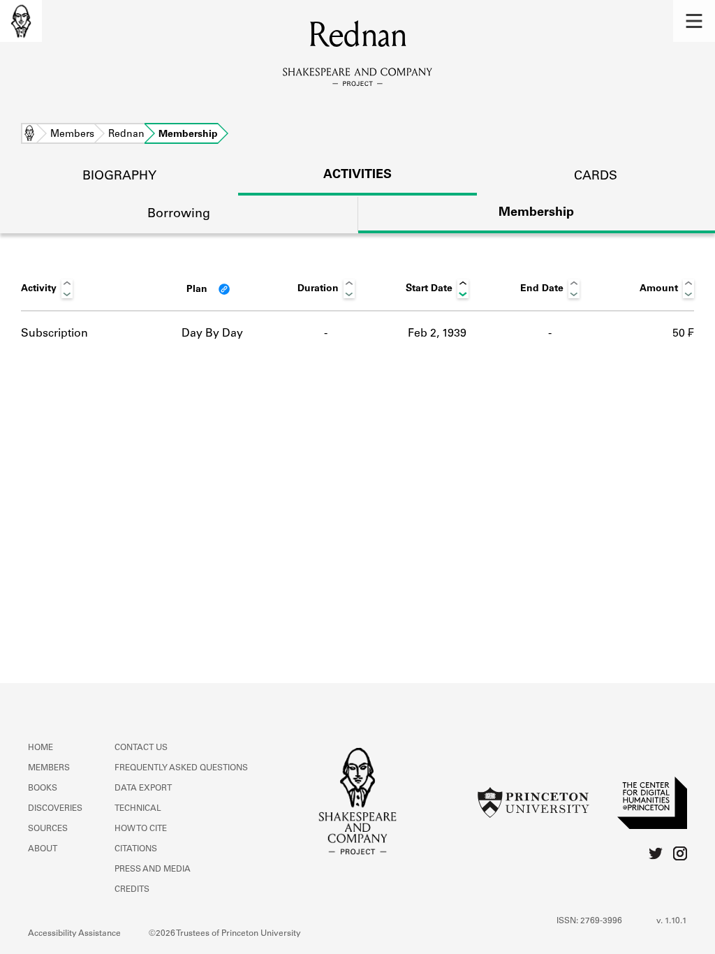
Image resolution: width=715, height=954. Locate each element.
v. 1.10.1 (671, 921)
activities (357, 175)
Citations (136, 849)
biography (119, 176)
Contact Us (141, 748)
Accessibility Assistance (74, 934)
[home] (21, 21)
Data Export (143, 788)
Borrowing (178, 214)
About (42, 849)
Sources (48, 829)
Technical (138, 809)
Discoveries (55, 809)
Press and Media (153, 869)
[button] (694, 21)
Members (72, 135)
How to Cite (141, 829)
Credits (132, 890)
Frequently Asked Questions (181, 768)
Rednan (126, 135)
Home (29, 135)
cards (595, 176)
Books (42, 788)
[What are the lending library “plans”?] (224, 289)
